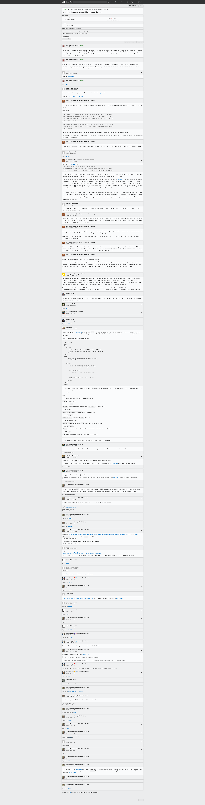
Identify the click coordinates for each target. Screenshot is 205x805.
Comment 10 (68, 243)
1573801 (67, 316)
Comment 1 (68, 60)
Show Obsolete (66, 38)
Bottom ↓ (127, 42)
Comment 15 (68, 445)
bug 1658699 (72, 772)
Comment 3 (68, 89)
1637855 (70, 590)
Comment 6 (68, 161)
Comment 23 (68, 594)
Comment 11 (68, 255)
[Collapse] (141, 46)
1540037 (70, 518)
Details (135, 534)
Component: (67, 19)
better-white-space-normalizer (75, 691)
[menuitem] (111, 2)
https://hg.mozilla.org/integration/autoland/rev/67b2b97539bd (81, 553)
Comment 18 (68, 486)
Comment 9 (68, 227)
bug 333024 (80, 96)
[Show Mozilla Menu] (63, 2)
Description (68, 46)
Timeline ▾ (139, 42)
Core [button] (72, 17)
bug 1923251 (79, 769)
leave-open (70, 526)
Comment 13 (68, 294)
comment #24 (85, 654)
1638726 (70, 606)
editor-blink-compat (71, 507)
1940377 (70, 788)
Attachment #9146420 (67, 781)
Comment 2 (68, 73)
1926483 (70, 760)
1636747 (70, 582)
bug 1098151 (75, 449)
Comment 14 (68, 328)
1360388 (67, 563)
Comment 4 (68, 102)
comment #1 (74, 164)
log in (69, 792)
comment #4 (121, 179)
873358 (67, 308)
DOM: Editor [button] (74, 19)
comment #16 (91, 475)
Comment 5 (68, 143)
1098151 (70, 323)
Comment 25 (68, 651)
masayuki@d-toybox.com (75, 552)
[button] (140, 2)
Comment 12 (68, 275)
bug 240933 (102, 93)
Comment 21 (68, 548)
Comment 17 (68, 471)
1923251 (70, 753)
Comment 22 (68, 568)
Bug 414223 (71, 76)
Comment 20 (68, 531)
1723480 (67, 728)
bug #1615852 (78, 332)
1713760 (70, 720)
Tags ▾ (133, 42)
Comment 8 (68, 215)
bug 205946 (72, 96)
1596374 (70, 637)
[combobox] (90, 2)
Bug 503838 (70, 9)
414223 (67, 84)
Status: (68, 25)
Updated (67, 81)
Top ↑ (140, 800)
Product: (68, 17)
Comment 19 (68, 499)
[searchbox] (90, 2)
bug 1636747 (119, 598)
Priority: (109, 20)
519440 (67, 156)
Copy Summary (132, 5)
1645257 (70, 629)
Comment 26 (68, 696)
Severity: (115, 20)
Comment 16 (68, 457)
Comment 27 (68, 765)
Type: (109, 18)
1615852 (67, 614)
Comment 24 (68, 642)
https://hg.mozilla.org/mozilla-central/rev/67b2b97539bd (77, 574)
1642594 (70, 622)
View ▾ (140, 5)
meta (68, 676)
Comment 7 (68, 205)
